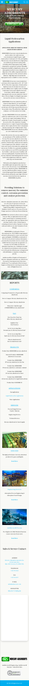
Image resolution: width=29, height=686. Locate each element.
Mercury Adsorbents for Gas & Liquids (14, 422)
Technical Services (14, 418)
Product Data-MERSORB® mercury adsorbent (14, 351)
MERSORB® (14, 451)
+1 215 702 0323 (15, 570)
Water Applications (15, 399)
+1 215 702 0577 (14, 577)
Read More (14, 461)
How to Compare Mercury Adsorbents (14, 302)
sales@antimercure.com (14, 584)
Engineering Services (14, 414)
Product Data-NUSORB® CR (14, 382)
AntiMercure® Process (14, 528)
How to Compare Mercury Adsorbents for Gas (14, 298)
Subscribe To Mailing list (14, 591)
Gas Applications (14, 392)
